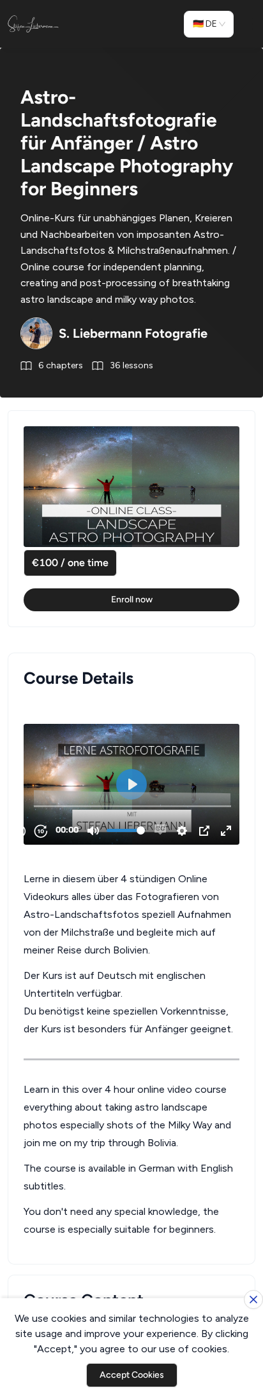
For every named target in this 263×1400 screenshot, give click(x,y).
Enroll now (132, 599)
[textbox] (131, 968)
